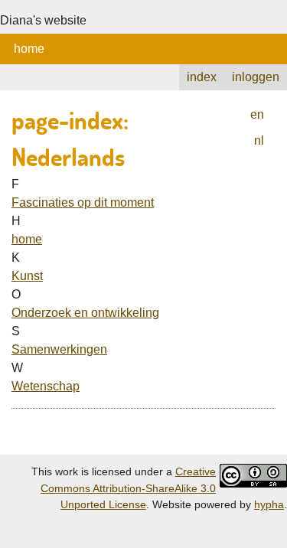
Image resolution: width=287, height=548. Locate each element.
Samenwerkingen (59, 349)
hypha (269, 504)
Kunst (27, 275)
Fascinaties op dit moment (82, 202)
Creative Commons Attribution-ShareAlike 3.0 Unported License (128, 487)
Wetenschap (45, 386)
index (202, 76)
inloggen (255, 76)
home (29, 48)
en (257, 114)
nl (259, 140)
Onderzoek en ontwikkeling (85, 312)
